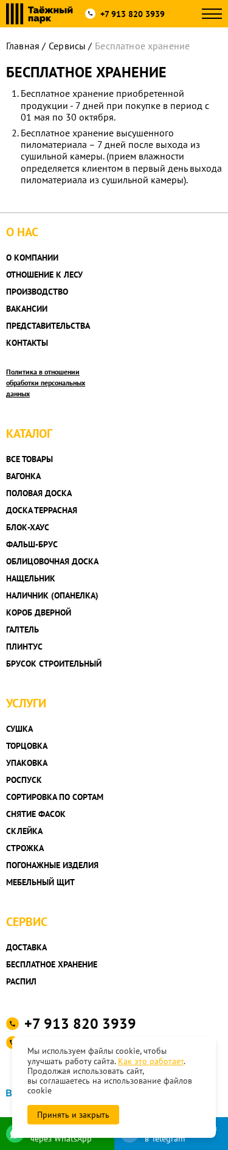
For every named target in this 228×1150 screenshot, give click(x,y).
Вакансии (26, 308)
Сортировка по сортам (54, 796)
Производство (37, 291)
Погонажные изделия (52, 865)
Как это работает (151, 1061)
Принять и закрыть (73, 1114)
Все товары (29, 459)
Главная (23, 46)
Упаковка (26, 762)
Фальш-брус (32, 544)
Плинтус (24, 646)
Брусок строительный (54, 663)
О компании (32, 257)
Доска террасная (41, 510)
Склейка (24, 831)
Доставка (26, 947)
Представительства (48, 325)
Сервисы (67, 46)
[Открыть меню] (212, 14)
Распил (21, 981)
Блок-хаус (27, 527)
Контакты (27, 342)
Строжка (25, 848)
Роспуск (24, 779)
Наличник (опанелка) (52, 595)
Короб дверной (38, 612)
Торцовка (26, 745)
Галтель (22, 629)
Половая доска (39, 493)
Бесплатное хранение (51, 964)
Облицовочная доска (52, 561)
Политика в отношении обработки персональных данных (45, 382)
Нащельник (30, 578)
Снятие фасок (36, 813)
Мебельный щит (40, 882)
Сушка (19, 728)
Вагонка (23, 476)
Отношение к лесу (44, 274)
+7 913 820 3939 (132, 14)
